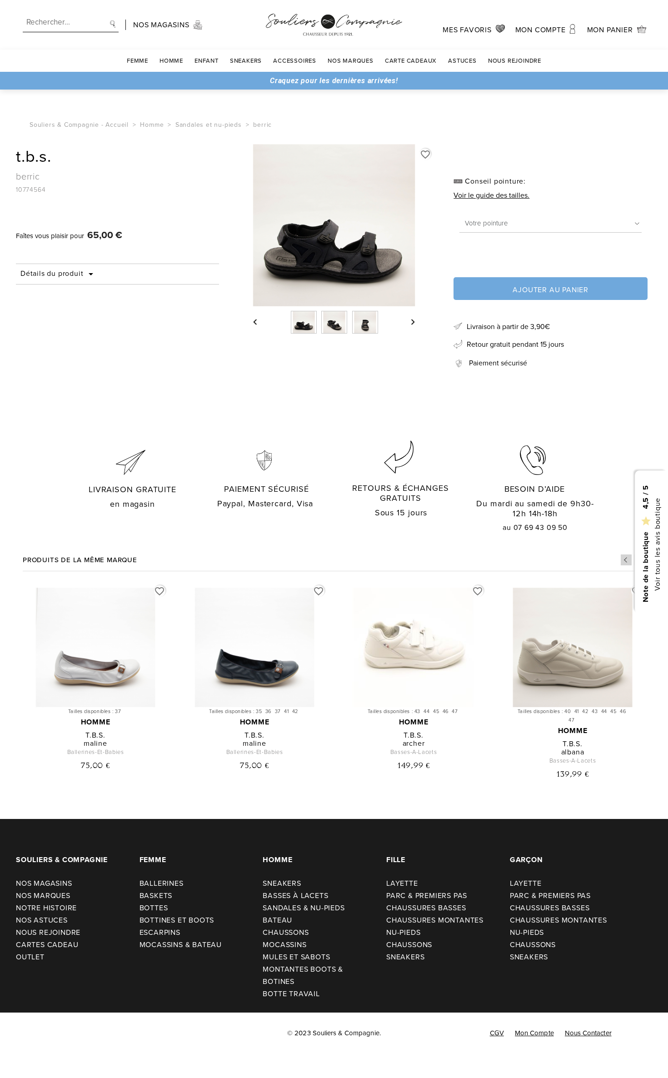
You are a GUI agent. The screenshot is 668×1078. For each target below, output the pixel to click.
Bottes (154, 908)
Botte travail (291, 993)
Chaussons (286, 932)
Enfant (206, 60)
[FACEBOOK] (18, 1033)
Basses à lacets (295, 895)
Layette (402, 883)
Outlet (30, 957)
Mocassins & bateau (181, 944)
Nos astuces (42, 920)
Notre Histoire (46, 908)
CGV (497, 1033)
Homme (171, 60)
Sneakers (246, 60)
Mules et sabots (296, 957)
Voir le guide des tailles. (491, 195)
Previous (626, 559)
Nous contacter (588, 1033)
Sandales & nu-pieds (303, 908)
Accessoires (294, 60)
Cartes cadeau (47, 944)
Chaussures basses (426, 908)
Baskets (156, 895)
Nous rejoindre (514, 60)
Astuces (462, 60)
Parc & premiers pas (426, 895)
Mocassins (284, 944)
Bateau (277, 920)
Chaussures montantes (435, 920)
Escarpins (160, 932)
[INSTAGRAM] (37, 1033)
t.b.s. (95, 735)
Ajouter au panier (550, 289)
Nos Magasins (44, 883)
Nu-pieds (403, 932)
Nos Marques (351, 60)
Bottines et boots (177, 920)
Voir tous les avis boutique (657, 544)
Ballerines (162, 883)
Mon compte (534, 1033)
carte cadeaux (411, 60)
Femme (137, 60)
